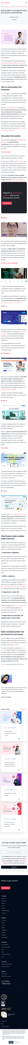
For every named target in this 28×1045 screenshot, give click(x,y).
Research (3, 93)
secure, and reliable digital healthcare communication (13, 63)
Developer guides (6, 947)
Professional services (6, 976)
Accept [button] (11, 1042)
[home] (5, 2)
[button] (26, 2)
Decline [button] (16, 1042)
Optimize (4, 932)
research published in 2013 (11, 107)
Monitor (3, 927)
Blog (3, 952)
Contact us (4, 913)
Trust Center (4, 937)
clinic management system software (17, 514)
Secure (3, 925)
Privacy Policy (6, 1034)
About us (4, 898)
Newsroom (4, 900)
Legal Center (4, 1021)
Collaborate (4, 930)
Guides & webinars (6, 954)
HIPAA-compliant (20, 161)
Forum (3, 949)
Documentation (5, 944)
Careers (3, 908)
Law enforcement (5, 1026)
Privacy (2, 1023)
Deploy (3, 922)
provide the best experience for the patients (11, 302)
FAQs (3, 956)
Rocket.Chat (16, 644)
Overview (4, 920)
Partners (3, 903)
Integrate (4, 935)
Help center (4, 973)
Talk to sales (7, 203)
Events (3, 905)
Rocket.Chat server (6, 966)
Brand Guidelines (5, 910)
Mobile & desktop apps (7, 964)
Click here (3, 664)
